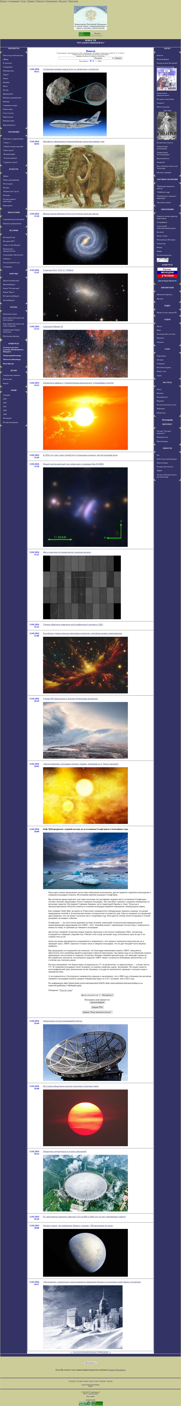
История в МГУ (9, 241)
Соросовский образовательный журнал (166, 227)
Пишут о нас (161, 371)
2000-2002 (167, 111)
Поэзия (5, 90)
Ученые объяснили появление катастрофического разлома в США (73, 624)
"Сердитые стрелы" (10, 162)
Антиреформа (162, 222)
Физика (159, 247)
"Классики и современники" (13, 139)
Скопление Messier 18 (53, 326)
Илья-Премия (8, 364)
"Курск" (6, 75)
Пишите (31, 1)
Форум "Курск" (8, 292)
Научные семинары (164, 172)
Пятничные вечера (10, 314)
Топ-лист (63, 1)
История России (9, 237)
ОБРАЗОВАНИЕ (167, 209)
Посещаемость (162, 397)
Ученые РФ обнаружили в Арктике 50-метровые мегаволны (70, 698)
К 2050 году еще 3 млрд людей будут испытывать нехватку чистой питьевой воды (80, 455)
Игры (159, 330)
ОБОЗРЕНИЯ (13, 132)
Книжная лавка (8, 121)
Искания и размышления (12, 98)
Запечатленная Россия (11, 263)
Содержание (13, 1)
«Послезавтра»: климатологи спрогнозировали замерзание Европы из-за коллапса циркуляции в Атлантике (92, 1282)
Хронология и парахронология (9, 250)
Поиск (159, 389)
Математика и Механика (166, 240)
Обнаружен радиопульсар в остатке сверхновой (64, 1151)
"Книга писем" (8, 150)
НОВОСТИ (167, 448)
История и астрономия (165, 99)
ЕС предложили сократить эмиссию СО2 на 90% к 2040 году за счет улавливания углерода (84, 1217)
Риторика (6, 195)
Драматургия (8, 94)
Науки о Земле (162, 236)
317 (95, 1352)
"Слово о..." (7, 143)
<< (71, 1352)
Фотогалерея (8, 184)
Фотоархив (7, 418)
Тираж (159, 376)
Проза (5, 86)
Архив (91, 1381)
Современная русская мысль (13, 219)
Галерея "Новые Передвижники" (90, 1384)
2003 (5, 399)
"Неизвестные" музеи (11, 191)
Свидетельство (87, 53)
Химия (159, 251)
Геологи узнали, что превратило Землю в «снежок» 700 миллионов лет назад (78, 1225)
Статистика (103, 1381)
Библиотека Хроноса (164, 294)
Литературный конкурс (12, 356)
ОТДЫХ (167, 319)
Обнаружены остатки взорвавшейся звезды (62, 1021)
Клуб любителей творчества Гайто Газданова (13, 325)
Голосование (52, 1)
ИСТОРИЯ (13, 230)
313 (81, 1352)
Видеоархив (7, 206)
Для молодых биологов (167, 281)
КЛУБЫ (13, 307)
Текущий (6, 395)
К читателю (7, 63)
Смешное (160, 342)
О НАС (167, 349)
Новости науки (162, 463)
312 (78, 1352)
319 (103, 1352)
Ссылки (96, 1381)
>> (110, 1352)
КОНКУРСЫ (13, 344)
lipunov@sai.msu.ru (117, 1370)
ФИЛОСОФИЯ (14, 212)
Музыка (6, 188)
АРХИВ (14, 390)
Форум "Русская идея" (11, 288)
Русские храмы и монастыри (9, 200)
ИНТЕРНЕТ (167, 424)
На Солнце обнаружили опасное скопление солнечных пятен (71, 1086)
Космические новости (165, 143)
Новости (40, 1)
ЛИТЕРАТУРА (13, 48)
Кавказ (5, 78)
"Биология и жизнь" (164, 202)
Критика (6, 102)
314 (85, 1352)
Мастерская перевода (11, 336)
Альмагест (7, 259)
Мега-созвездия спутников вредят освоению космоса (67, 552)
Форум (5, 383)
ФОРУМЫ (13, 274)
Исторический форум (11, 296)
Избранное (161, 409)
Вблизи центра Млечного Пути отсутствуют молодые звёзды (70, 214)
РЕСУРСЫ (167, 382)
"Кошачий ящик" (9, 154)
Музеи (159, 326)
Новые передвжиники (11, 180)
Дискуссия (73, 1)
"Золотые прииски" (10, 158)
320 (106, 1352)
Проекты (160, 393)
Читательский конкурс (12, 359)
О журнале (161, 364)
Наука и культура (163, 107)
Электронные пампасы (11, 375)
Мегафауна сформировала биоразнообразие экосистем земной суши (73, 141)
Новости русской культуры (13, 55)
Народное (160, 338)
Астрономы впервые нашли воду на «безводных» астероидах (71, 69)
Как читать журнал (164, 367)
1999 (5, 414)
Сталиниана (7, 267)
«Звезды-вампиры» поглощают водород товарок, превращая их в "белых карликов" (81, 764)
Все (158, 455)
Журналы (160, 401)
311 (74, 1352)
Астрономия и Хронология (13, 255)
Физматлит (161, 162)
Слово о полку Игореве (11, 245)
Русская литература (164, 255)
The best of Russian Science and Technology (167, 476)
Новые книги (8, 109)
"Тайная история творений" (13, 146)
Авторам (160, 360)
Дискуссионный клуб (11, 281)
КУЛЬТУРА (13, 169)
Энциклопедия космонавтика (162, 147)
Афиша (5, 59)
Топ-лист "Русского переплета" (164, 432)
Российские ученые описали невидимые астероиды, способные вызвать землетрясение (82, 633)
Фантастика (7, 379)
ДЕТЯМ (13, 370)
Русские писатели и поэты (166, 405)
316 (92, 1352)
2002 (5, 403)
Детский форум (9, 300)
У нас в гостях (8, 113)
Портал (3, 1)
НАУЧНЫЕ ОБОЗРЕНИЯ (167, 179)
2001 (5, 407)
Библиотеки (161, 413)
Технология (161, 244)
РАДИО (167, 306)
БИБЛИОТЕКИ (167, 288)
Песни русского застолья (166, 334)
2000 (5, 410)
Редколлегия (161, 356)
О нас (23, 1)
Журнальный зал (9, 125)
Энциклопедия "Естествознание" (163, 153)
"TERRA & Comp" (163, 192)
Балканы (6, 82)
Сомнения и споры (10, 105)
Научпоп (160, 299)
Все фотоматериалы (10, 422)
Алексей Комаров (93, 1393)
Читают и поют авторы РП (166, 313)
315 (88, 1352)
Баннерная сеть (162, 437)
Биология (160, 232)
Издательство (8, 117)
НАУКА (167, 48)
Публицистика (8, 71)
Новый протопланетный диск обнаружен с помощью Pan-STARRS (73, 464)
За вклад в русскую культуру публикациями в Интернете (13, 349)
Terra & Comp (66, 990)
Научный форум (9, 284)
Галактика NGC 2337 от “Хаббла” (58, 270)
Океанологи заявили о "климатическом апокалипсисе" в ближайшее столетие (78, 383)
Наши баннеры (162, 441)
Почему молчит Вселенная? (167, 63)
